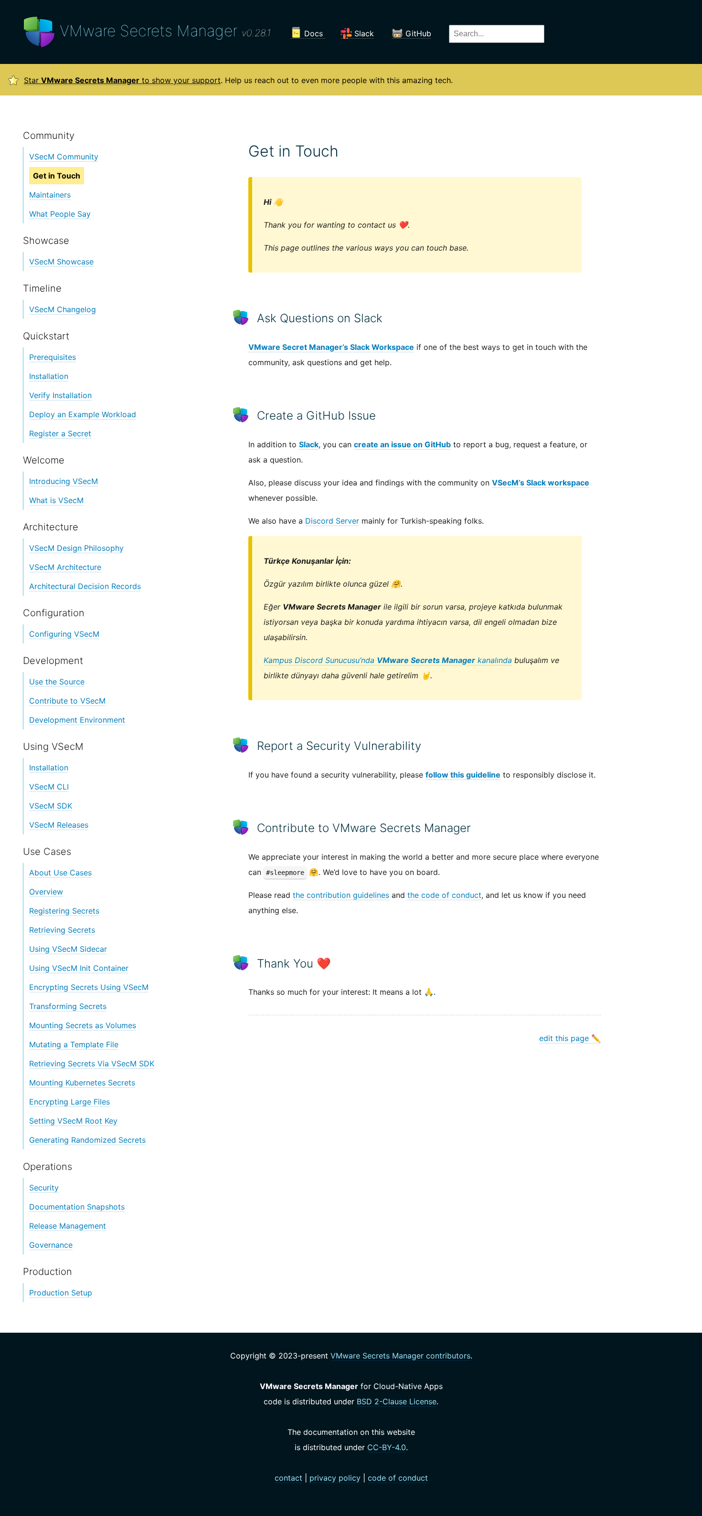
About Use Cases (60, 872)
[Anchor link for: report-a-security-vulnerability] (242, 745)
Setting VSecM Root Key (73, 1121)
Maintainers (50, 195)
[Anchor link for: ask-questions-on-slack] (242, 317)
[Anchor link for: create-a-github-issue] (242, 415)
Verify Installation (60, 395)
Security (44, 1187)
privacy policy (335, 1478)
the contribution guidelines (341, 895)
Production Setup (60, 1292)
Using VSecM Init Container (78, 968)
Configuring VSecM (64, 634)
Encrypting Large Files (69, 1101)
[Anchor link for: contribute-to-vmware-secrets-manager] (242, 827)
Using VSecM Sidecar (68, 949)
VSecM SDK (50, 806)
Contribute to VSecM (67, 700)
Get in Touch (56, 175)
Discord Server (332, 521)
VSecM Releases (58, 825)
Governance (51, 1245)
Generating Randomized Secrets (87, 1140)
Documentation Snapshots (77, 1206)
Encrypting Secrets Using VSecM (89, 987)
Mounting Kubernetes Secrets (82, 1082)
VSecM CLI (49, 786)
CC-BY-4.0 (386, 1447)
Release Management (67, 1226)
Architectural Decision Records (85, 586)
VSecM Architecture (65, 567)
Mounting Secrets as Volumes (82, 1025)
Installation (48, 376)
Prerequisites (52, 357)
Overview (46, 891)
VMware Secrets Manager (163, 30)
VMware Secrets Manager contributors (400, 1355)
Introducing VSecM (63, 481)
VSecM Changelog (62, 309)
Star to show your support (122, 80)
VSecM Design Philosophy (76, 548)
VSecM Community (63, 156)
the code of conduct (444, 895)
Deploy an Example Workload (82, 414)
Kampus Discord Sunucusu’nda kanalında (388, 660)
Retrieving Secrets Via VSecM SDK (91, 1063)
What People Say (60, 214)
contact (288, 1478)
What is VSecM (56, 500)
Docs (313, 33)
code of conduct (398, 1478)
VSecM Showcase (61, 261)
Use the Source (57, 681)
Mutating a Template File (73, 1044)
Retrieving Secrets (62, 930)
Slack (363, 33)
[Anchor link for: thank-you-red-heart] (242, 963)
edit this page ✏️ (570, 1038)
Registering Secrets (64, 911)
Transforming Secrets (67, 1006)
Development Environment (77, 720)
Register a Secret (60, 433)
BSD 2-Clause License (396, 1401)
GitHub (417, 33)
